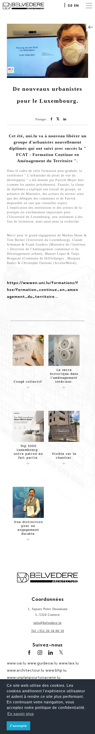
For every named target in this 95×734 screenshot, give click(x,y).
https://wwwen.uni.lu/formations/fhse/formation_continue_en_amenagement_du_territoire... (42, 289)
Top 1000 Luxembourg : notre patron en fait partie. (28, 451)
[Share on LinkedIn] (64, 119)
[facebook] (29, 652)
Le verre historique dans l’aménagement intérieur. (64, 375)
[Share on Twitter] (58, 119)
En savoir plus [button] (20, 714)
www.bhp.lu (56, 670)
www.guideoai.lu (42, 663)
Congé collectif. (28, 381)
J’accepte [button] (18, 726)
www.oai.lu (16, 663)
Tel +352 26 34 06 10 (47, 631)
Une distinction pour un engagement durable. (28, 528)
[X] (61, 652)
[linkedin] (50, 652)
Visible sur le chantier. (64, 455)
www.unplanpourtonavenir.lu (33, 677)
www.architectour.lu (25, 670)
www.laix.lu (69, 663)
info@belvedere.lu (47, 623)
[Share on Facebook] (51, 119)
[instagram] (40, 652)
